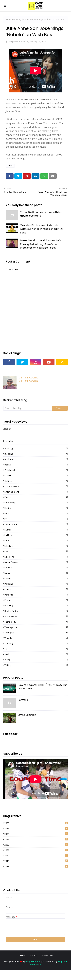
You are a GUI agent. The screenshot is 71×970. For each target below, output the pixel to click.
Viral (36, 654)
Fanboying (36, 502)
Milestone (36, 556)
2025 (35, 828)
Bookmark (36, 459)
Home (9, 19)
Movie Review (36, 562)
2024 (35, 833)
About (33, 955)
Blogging (36, 453)
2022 (35, 844)
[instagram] (35, 362)
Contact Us (47, 955)
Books (36, 464)
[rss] (62, 362)
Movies (36, 567)
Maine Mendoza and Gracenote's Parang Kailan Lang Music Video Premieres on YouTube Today (40, 244)
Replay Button (36, 610)
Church (36, 475)
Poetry (36, 589)
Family (36, 497)
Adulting (36, 448)
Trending (36, 643)
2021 (35, 850)
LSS (36, 551)
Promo (36, 600)
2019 (35, 861)
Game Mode (36, 524)
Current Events (36, 486)
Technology (36, 621)
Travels (36, 638)
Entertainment (36, 491)
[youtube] (48, 362)
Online (36, 578)
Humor (36, 529)
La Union (36, 535)
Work (36, 659)
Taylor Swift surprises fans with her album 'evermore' (41, 214)
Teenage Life (36, 627)
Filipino (36, 508)
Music (16, 19)
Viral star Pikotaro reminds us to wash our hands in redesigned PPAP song (42, 228)
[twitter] (22, 362)
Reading (36, 605)
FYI (36, 518)
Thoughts (36, 632)
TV (36, 648)
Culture (36, 480)
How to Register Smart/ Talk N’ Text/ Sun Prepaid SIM (42, 686)
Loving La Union (27, 714)
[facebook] (9, 362)
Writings (36, 665)
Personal (36, 583)
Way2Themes (33, 961)
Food (36, 513)
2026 (35, 823)
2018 (35, 866)
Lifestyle (36, 545)
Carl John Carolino (17, 41)
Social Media (36, 616)
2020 (35, 855)
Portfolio (36, 594)
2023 (35, 839)
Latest (36, 540)
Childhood (36, 470)
